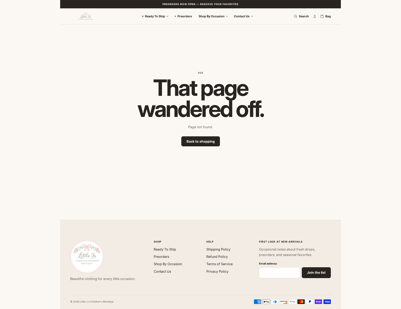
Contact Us (242, 16)
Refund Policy (217, 257)
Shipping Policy (218, 249)
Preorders (185, 16)
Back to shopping (201, 141)
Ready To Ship (155, 16)
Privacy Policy (217, 271)
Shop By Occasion (212, 16)
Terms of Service (219, 264)
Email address (268, 263)
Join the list (316, 272)
